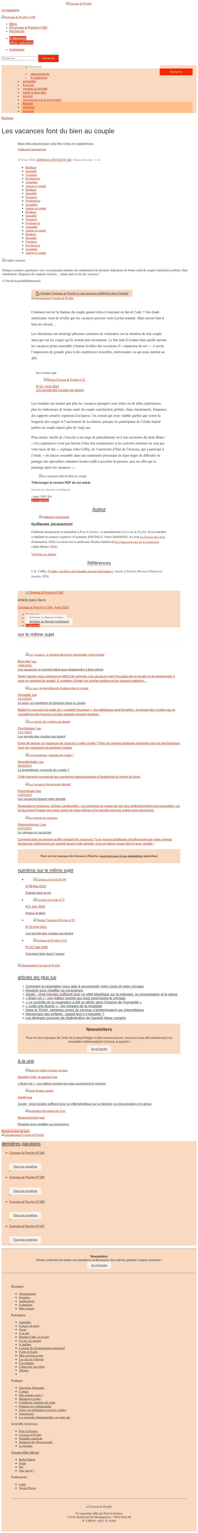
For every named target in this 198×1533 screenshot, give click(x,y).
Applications (26, 1301)
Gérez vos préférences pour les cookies (42, 1410)
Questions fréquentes (31, 1388)
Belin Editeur (27, 1459)
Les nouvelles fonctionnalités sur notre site (44, 1417)
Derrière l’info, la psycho (34, 1337)
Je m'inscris (99, 1265)
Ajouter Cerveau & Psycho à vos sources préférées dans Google (84, 293)
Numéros (24, 1297)
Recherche (16, 31)
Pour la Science (28, 1431)
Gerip (22, 1463)
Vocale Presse (27, 1488)
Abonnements (27, 1294)
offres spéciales (21, 40)
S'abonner (33, 625)
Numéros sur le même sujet (45, 870)
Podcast (28, 111)
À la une (24, 1333)
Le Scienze (25, 1446)
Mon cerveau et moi (31, 1355)
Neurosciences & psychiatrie (42, 100)
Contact (23, 1391)
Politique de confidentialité (35, 1406)
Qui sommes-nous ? (31, 1395)
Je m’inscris (99, 1049)
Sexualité (31, 171)
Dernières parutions (21, 1143)
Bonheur (7, 118)
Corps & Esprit (28, 1352)
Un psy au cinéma (30, 1341)
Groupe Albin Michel (25, 1452)
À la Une (26, 1060)
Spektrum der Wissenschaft (35, 1442)
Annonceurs (26, 1413)
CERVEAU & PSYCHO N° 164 (54, 159)
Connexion (16, 49)
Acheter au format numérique (49, 621)
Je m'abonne (40, 500)
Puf (21, 1467)
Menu (13, 24)
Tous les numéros (25, 1166)
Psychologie (33, 178)
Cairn (22, 1484)
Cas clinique (26, 1363)
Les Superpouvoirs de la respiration (137, 542)
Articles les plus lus (37, 977)
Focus (22, 1329)
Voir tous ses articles (43, 554)
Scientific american (30, 1438)
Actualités (32, 182)
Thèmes (24, 1370)
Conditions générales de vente (37, 1402)
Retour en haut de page (16, 1131)
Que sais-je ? (27, 1470)
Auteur (99, 509)
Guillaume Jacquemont (32, 149)
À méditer (25, 1344)
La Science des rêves (152, 537)
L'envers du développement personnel (42, 1348)
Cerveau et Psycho (30, 1435)
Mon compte (26, 1308)
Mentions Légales (30, 1399)
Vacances (31, 175)
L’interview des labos (32, 1366)
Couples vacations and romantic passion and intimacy (80, 571)
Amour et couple (36, 186)
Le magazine (39, 77)
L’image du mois (29, 1326)
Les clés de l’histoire (31, 1359)
